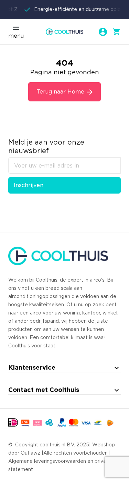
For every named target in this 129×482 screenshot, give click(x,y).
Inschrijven (28, 185)
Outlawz (30, 453)
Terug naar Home (60, 92)
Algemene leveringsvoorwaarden (47, 461)
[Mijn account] (103, 32)
